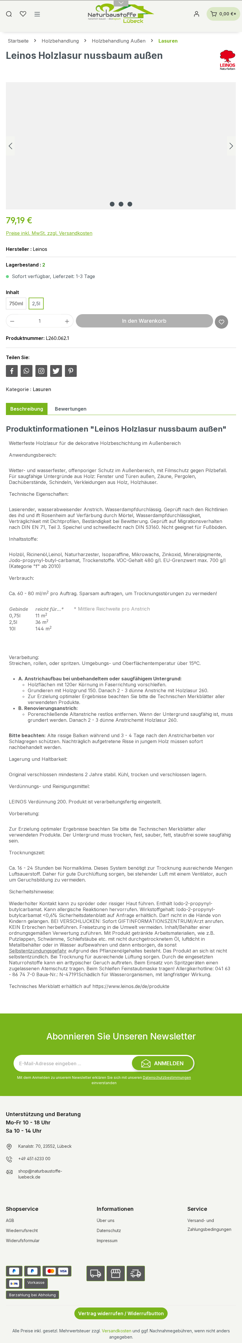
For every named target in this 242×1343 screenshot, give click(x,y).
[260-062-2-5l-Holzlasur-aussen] (121, 145)
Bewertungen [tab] (70, 409)
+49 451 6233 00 (34, 1158)
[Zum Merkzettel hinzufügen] (221, 322)
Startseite (18, 41)
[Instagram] (41, 371)
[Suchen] (9, 14)
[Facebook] (11, 371)
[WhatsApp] (27, 371)
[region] (121, 145)
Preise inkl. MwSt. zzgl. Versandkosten (49, 233)
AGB (10, 1220)
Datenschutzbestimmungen (167, 1077)
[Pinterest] (70, 371)
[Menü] (37, 14)
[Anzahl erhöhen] (67, 320)
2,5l (36, 303)
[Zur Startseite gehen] (121, 14)
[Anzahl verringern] (12, 320)
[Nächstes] (231, 146)
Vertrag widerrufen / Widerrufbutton (121, 1313)
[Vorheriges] (10, 146)
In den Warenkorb (144, 321)
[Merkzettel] (23, 14)
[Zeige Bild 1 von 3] (112, 204)
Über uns (106, 1220)
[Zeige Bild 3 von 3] (129, 204)
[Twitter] (56, 371)
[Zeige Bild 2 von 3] (121, 204)
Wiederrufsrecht (22, 1230)
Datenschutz (109, 1230)
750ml (16, 303)
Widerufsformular (23, 1240)
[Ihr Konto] (196, 14)
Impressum (107, 1240)
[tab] (27, 409)
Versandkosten (116, 1330)
